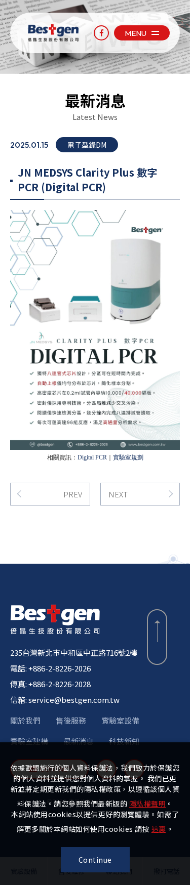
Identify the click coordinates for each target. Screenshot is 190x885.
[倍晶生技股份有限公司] (55, 619)
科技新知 (124, 741)
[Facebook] (101, 32)
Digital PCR (92, 457)
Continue (95, 860)
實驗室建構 (29, 741)
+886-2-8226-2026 (59, 668)
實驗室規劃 (128, 457)
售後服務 (71, 720)
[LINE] (174, 442)
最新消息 (78, 741)
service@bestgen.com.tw (74, 699)
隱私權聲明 (147, 803)
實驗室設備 (120, 720)
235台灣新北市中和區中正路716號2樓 (73, 652)
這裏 (158, 829)
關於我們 (25, 720)
